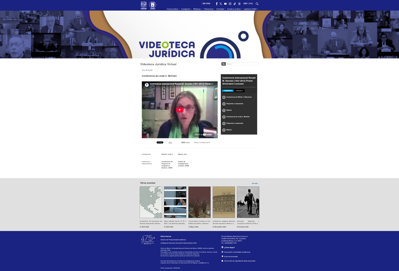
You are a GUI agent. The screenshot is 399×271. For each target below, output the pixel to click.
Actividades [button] (220, 9)
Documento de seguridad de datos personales (239, 261)
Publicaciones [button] (209, 9)
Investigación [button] (186, 9)
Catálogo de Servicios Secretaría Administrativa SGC (179, 243)
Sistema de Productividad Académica (173, 239)
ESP (245, 3)
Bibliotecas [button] (197, 9)
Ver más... (255, 183)
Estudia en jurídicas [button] (234, 9)
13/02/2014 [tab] (228, 90)
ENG (251, 3)
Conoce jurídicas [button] (173, 9)
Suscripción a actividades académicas (237, 252)
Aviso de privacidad (231, 256)
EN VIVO (206, 3)
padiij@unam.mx (204, 263)
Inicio (143, 70)
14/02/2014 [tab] (239, 91)
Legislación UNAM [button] (250, 9)
